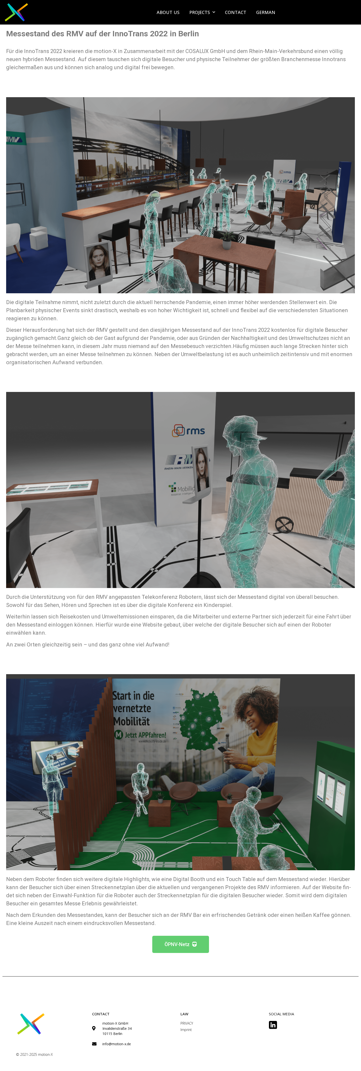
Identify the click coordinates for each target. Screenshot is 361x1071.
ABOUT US (168, 12)
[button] (180, 944)
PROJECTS (199, 12)
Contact (235, 12)
